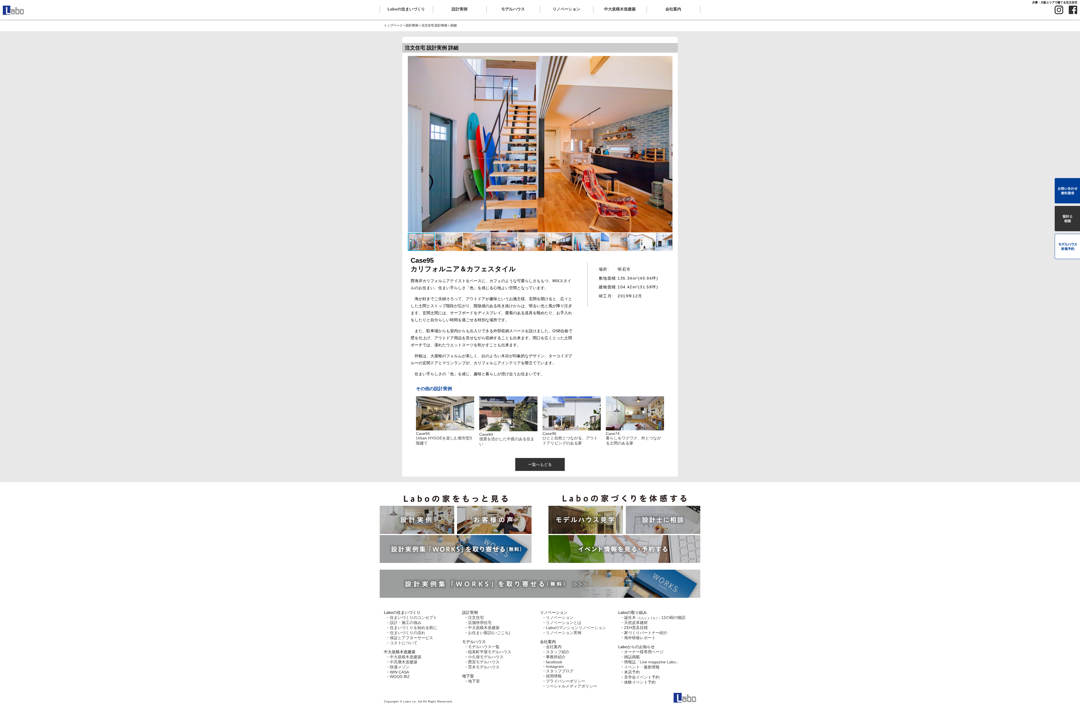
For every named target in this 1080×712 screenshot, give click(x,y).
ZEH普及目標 (636, 627)
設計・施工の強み (405, 622)
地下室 (474, 681)
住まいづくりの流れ (407, 632)
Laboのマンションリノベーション (576, 627)
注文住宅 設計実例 (434, 25)
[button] (449, 241)
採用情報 (554, 676)
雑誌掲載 (632, 657)
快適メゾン (400, 667)
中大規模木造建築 (405, 657)
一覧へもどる (540, 464)
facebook (554, 662)
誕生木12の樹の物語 (654, 617)
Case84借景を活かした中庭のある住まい (506, 439)
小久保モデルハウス (485, 657)
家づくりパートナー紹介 (645, 632)
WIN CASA (399, 672)
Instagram (555, 666)
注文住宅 (476, 617)
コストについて (403, 643)
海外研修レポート (640, 637)
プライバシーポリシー (565, 681)
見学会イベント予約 (642, 677)
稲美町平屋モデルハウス (489, 652)
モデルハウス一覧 (484, 646)
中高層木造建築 (403, 662)
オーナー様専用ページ (643, 652)
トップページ (393, 25)
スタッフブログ (559, 671)
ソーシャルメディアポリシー (571, 686)
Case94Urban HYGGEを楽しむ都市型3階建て (444, 438)
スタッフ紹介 (558, 652)
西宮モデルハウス (484, 662)
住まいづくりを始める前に (413, 627)
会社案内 (554, 646)
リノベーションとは (563, 622)
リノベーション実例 (563, 632)
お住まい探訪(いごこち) (489, 632)
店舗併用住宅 (480, 622)
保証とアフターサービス (411, 637)
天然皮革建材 (636, 622)
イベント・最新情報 (642, 667)
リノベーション (559, 617)
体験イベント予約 (640, 682)
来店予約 (632, 672)
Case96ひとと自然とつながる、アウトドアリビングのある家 (570, 438)
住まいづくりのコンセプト (413, 617)
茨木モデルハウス (484, 667)
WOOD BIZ (400, 676)
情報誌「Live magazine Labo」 (652, 662)
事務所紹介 (556, 657)
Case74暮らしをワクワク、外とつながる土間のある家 (633, 438)
